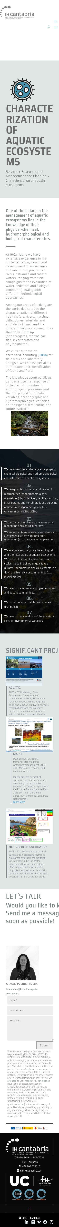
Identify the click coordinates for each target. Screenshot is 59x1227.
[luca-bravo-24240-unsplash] (29, 435)
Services (12, 172)
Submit (45, 1045)
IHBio (43, 355)
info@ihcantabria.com (30, 1171)
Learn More (19, 802)
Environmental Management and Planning (26, 174)
